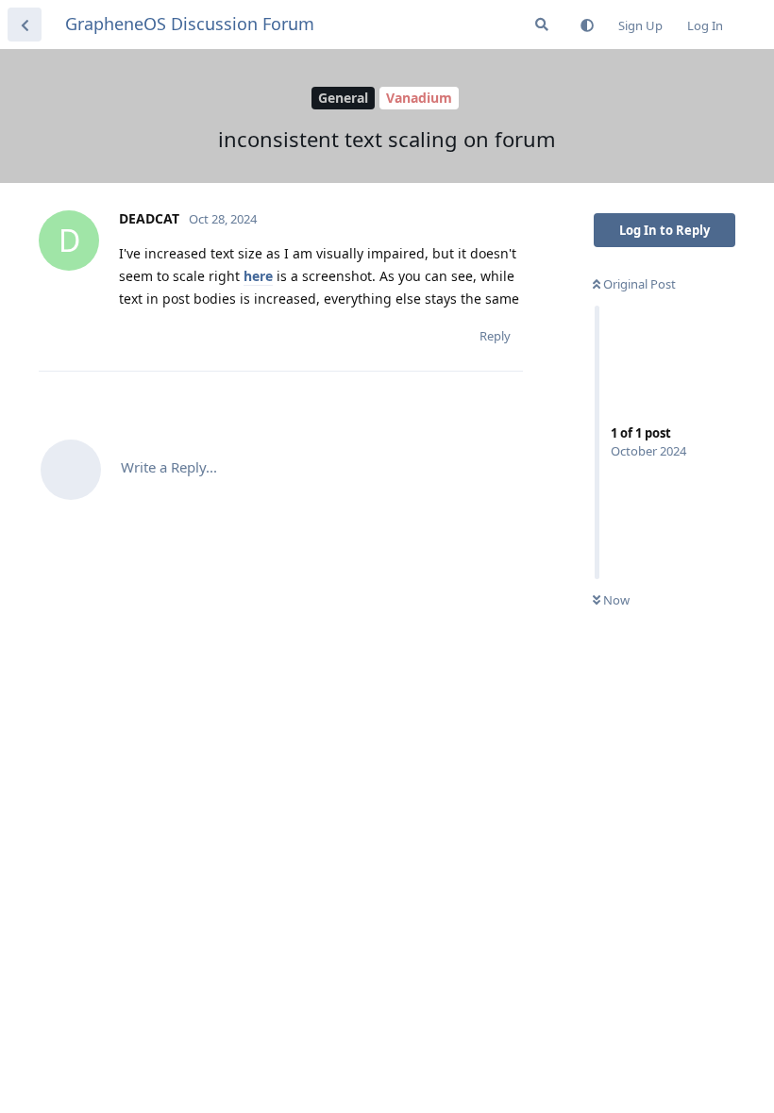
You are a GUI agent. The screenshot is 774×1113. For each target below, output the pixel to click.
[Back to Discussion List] (25, 25)
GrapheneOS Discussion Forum (189, 23)
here (258, 276)
